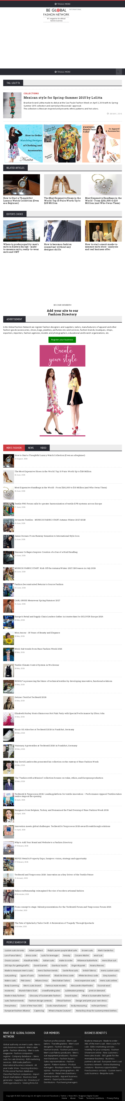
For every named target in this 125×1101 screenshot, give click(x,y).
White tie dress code (88, 975)
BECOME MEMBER (62, 305)
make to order (66, 960)
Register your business (62, 339)
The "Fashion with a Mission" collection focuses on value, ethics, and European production (59, 777)
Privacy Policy (113, 1098)
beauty (66, 955)
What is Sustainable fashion (95, 995)
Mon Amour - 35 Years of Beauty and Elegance (37, 632)
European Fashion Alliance (17, 1010)
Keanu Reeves (97, 965)
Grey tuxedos (109, 975)
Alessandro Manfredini (82, 985)
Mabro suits (10, 980)
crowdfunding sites (51, 990)
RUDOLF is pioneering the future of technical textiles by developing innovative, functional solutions (63, 681)
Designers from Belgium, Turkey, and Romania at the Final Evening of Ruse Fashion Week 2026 (62, 810)
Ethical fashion (64, 1000)
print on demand (97, 990)
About (73, 1098)
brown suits (87, 950)
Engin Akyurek (78, 965)
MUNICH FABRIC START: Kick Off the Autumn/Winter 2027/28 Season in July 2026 (55, 568)
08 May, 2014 (115, 113)
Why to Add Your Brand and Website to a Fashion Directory (44, 842)
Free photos (10, 1005)
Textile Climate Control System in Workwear (37, 665)
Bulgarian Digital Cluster (89, 1096)
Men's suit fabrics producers (57, 1052)
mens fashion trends (48, 970)
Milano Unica (41, 980)
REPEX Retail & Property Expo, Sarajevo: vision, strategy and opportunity (51, 858)
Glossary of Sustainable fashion (45, 995)
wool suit (98, 955)
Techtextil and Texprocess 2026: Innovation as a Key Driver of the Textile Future (54, 874)
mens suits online (108, 980)
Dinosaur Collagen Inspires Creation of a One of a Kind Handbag (46, 552)
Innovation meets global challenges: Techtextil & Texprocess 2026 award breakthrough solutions (62, 826)
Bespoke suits (107, 1073)
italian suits (48, 960)
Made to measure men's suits (19, 970)
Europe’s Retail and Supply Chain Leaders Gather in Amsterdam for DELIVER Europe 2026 (59, 616)
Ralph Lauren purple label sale (62, 950)
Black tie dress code (64, 975)
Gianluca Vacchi (59, 965)
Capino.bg (39, 1010)
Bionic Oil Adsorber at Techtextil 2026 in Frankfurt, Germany (44, 729)
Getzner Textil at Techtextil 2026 (30, 697)
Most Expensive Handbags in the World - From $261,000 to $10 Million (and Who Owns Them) (103, 201)
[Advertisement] (84, 44)
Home (64, 1098)
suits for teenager (50, 955)
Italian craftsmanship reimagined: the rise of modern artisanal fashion (49, 890)
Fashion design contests (40, 1000)
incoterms (9, 990)
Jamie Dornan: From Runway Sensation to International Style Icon (47, 536)
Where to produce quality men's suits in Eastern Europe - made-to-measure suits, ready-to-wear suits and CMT (21, 248)
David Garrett (40, 965)
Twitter (64, 1096)
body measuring (79, 1005)
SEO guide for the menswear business (102, 1057)
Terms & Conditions (95, 1098)
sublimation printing (74, 990)
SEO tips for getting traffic (17, 965)
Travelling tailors (59, 1043)
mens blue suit (109, 960)
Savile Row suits (70, 970)
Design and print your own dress (91, 1000)
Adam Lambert (36, 950)
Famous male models (56, 985)
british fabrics (89, 970)
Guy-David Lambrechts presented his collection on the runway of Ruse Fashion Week (57, 761)
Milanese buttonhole (87, 960)
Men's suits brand (32, 985)
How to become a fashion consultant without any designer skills (58, 247)
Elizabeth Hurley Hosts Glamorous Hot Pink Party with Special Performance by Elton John (60, 713)
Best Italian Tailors (61, 980)
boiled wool (44, 975)
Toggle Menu (63, 4)
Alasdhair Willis (31, 960)
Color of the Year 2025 (31, 1005)
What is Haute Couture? (60, 1010)
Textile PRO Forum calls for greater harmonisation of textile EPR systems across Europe (58, 503)
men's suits (27, 1044)
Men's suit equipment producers (61, 1054)
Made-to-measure (93, 1040)
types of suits (27, 975)
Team (81, 1098)
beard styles (71, 995)
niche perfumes (99, 1005)
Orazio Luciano (12, 960)
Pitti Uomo (25, 980)
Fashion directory (18, 1050)
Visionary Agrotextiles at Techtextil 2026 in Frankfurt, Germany (46, 745)
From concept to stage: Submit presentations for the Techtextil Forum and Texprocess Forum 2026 (63, 906)
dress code (31, 955)
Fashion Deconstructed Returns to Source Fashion (39, 584)
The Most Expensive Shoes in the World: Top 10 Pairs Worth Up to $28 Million (62, 201)
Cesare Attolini (82, 955)
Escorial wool (104, 985)
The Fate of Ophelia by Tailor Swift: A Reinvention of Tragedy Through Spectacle (54, 923)
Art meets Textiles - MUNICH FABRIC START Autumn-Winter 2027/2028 (50, 519)
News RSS (73, 1096)
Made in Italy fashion (15, 995)
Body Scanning (12, 985)
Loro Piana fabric (13, 955)
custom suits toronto (14, 950)
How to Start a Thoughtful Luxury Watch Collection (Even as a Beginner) (21, 201)
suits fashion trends (14, 1000)
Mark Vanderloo (105, 950)
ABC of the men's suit (95, 1043)
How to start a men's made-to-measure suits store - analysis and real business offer (101, 247)
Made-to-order (111, 1040)
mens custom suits (110, 970)
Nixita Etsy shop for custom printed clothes (96, 1010)
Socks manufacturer (56, 1005)
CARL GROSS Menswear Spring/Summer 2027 (37, 600)
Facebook (54, 1096)
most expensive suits (85, 980)
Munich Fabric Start (28, 990)
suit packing (10, 975)
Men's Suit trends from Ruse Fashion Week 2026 (38, 648)
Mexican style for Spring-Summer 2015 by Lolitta (63, 98)
